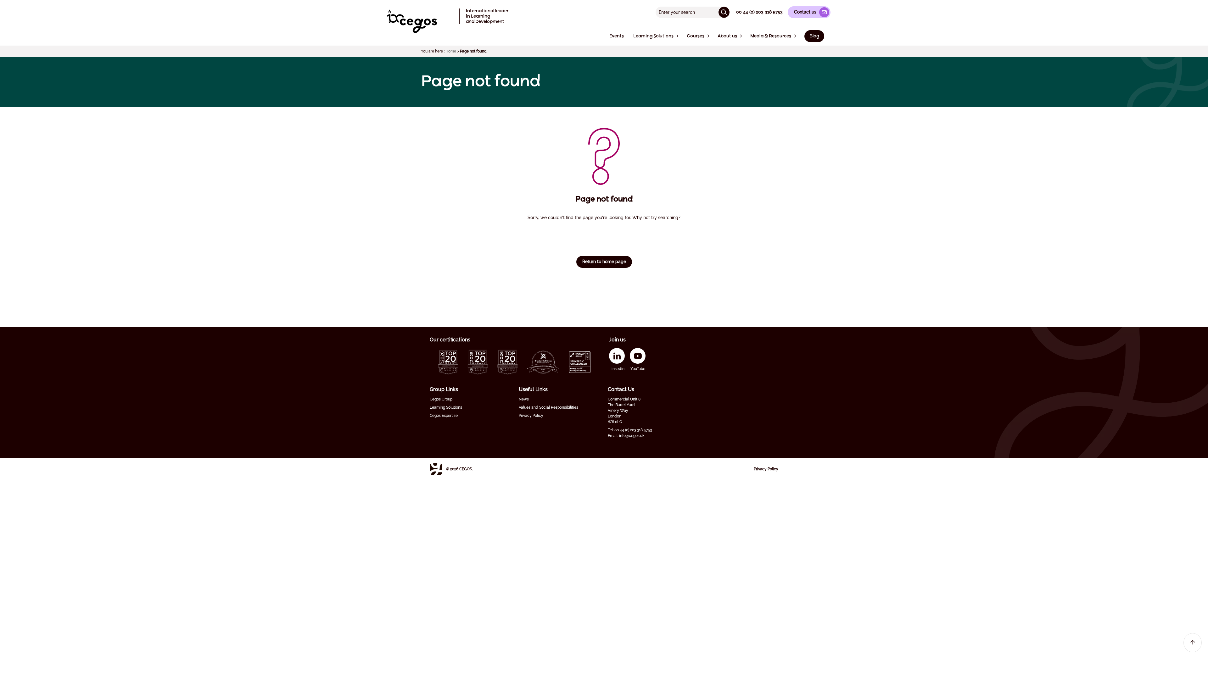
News (524, 399)
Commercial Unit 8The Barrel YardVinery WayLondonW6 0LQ (624, 410)
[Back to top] (1192, 642)
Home (450, 51)
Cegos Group (441, 399)
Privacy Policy (531, 415)
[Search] (724, 12)
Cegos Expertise (444, 415)
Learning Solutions (446, 407)
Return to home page (604, 261)
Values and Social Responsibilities (548, 407)
